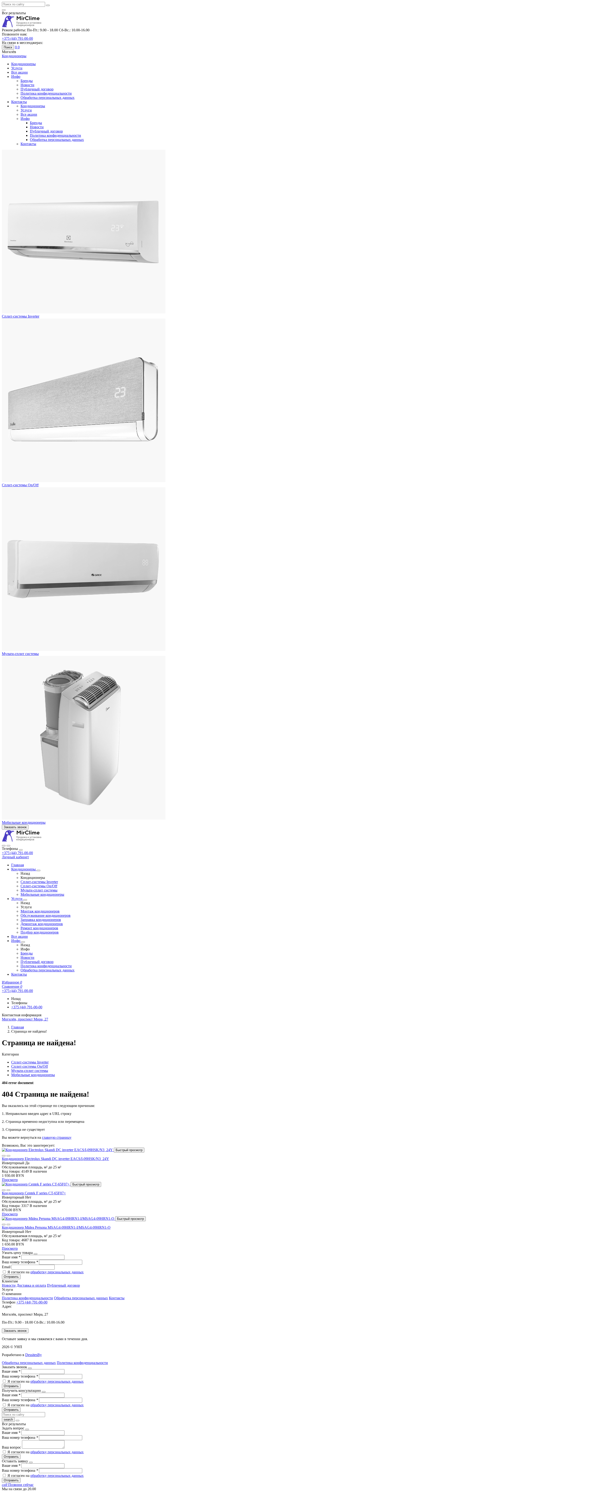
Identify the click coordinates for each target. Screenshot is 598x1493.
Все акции (19, 72)
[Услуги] (25, 900)
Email (6, 1267)
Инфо (15, 77)
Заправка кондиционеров (41, 920)
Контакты (19, 102)
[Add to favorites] (4, 1155)
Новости (27, 85)
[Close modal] (35, 1254)
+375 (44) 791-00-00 (17, 853)
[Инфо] (23, 942)
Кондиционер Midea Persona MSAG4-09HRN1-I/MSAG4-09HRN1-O (56, 1227)
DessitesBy (33, 1355)
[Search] (8, 845)
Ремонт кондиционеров (39, 928)
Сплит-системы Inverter (20, 316)
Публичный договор (37, 89)
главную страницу (56, 1137)
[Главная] (22, 840)
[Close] (21, 850)
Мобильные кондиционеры (24, 822)
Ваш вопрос (12, 1447)
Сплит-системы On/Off (20, 485)
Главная (17, 865)
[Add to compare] (8, 1155)
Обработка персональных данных (48, 98)
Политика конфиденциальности (46, 93)
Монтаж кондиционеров (40, 911)
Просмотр (10, 1180)
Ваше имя (11, 1257)
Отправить (11, 1276)
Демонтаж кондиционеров (42, 924)
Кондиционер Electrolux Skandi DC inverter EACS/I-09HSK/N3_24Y (55, 1159)
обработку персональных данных (57, 1272)
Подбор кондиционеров (40, 932)
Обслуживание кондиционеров (46, 915)
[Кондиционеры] (38, 870)
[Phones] (4, 845)
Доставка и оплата (31, 1285)
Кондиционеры (23, 64)
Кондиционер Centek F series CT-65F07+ (34, 1193)
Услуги (16, 68)
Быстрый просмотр (129, 1150)
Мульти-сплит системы (20, 654)
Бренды (27, 81)
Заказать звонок (15, 827)
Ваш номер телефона (20, 1262)
